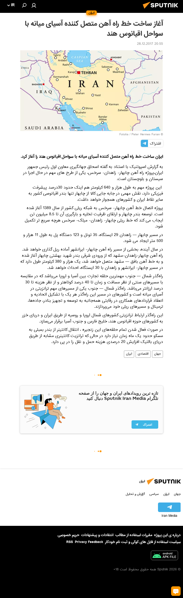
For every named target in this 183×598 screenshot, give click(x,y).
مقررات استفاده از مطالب (133, 535)
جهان (157, 354)
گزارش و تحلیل (135, 494)
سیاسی (154, 494)
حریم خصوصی (68, 535)
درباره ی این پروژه (167, 535)
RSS (69, 542)
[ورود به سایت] (34, 5)
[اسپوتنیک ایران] (162, 10)
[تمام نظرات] (176, 591)
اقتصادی (143, 354)
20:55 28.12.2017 (150, 44)
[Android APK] (164, 556)
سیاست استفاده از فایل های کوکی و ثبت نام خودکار (143, 542)
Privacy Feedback (89, 542)
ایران (129, 354)
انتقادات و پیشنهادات (97, 535)
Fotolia (123, 135)
